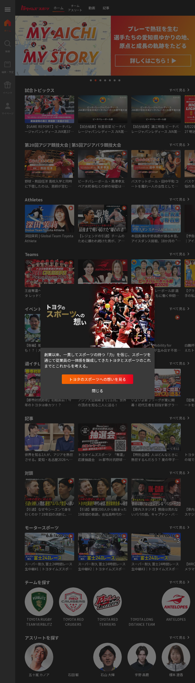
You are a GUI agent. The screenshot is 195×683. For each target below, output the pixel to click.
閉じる (97, 390)
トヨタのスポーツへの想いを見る (97, 379)
